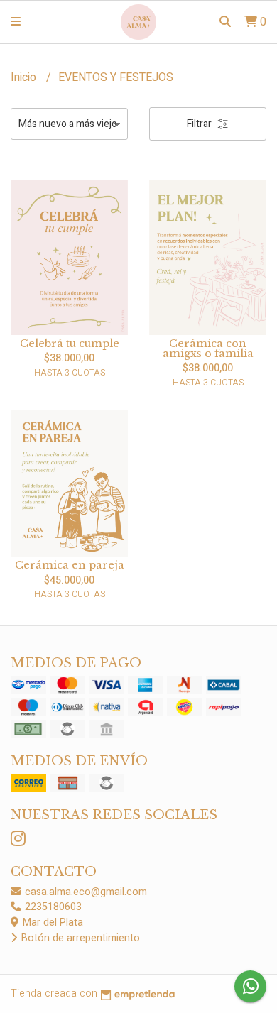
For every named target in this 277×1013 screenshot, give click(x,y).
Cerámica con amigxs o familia (208, 348)
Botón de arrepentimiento (79, 938)
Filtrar (200, 123)
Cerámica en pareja (69, 565)
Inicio (25, 77)
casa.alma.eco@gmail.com (84, 892)
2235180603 (52, 906)
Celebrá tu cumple (69, 343)
